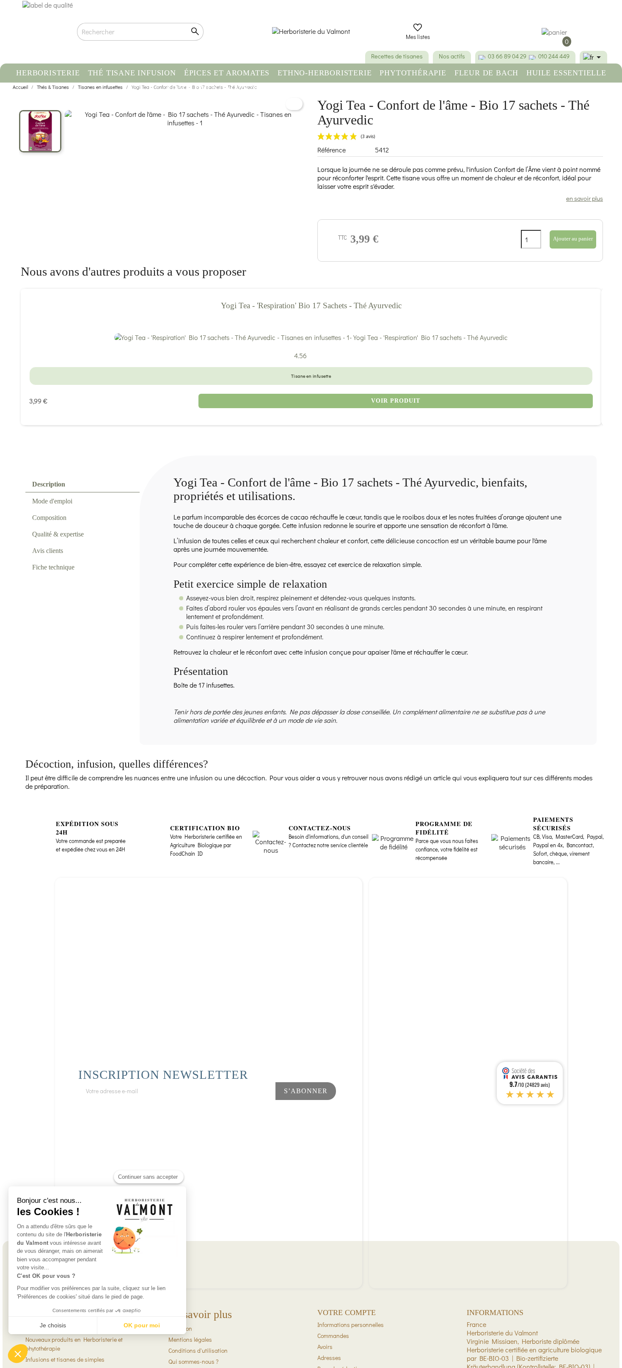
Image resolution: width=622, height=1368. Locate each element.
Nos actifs (452, 56)
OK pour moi (142, 1325)
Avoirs (325, 1347)
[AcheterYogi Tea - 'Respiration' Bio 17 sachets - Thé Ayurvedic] (311, 337)
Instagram (249, 1113)
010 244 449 (554, 56)
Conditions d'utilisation (198, 1350)
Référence (331, 150)
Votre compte (346, 1312)
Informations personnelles (350, 1325)
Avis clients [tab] (47, 550)
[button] (18, 1353)
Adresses (329, 1358)
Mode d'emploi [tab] (52, 501)
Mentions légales (190, 1339)
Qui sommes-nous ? (193, 1361)
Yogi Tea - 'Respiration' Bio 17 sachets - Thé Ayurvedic (311, 305)
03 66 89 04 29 (507, 56)
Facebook (220, 1113)
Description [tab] (48, 484)
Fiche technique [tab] (53, 567)
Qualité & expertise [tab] (58, 534)
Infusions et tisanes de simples (65, 1359)
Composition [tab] (49, 517)
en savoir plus (584, 198)
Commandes (333, 1336)
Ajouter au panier (573, 238)
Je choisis (53, 1325)
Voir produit (395, 401)
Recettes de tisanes (397, 56)
